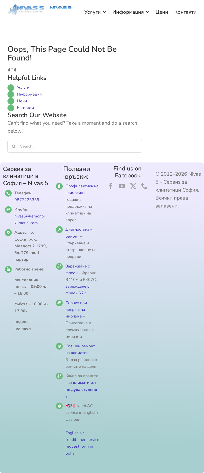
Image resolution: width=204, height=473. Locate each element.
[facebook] (111, 186)
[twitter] (133, 186)
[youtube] (122, 186)
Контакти (25, 107)
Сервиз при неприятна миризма (76, 309)
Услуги (23, 87)
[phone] (144, 186)
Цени (22, 101)
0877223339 (26, 200)
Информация (29, 94)
